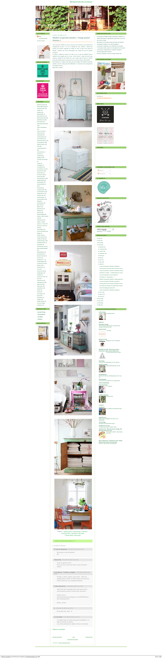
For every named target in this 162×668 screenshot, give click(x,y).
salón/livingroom (41, 282)
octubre (101, 251)
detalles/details (40, 180)
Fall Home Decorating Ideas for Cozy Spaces (109, 362)
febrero (101, 294)
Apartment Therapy (103, 324)
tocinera (39, 291)
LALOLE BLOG (41, 314)
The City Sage (102, 422)
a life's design (102, 312)
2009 (99, 305)
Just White (40, 316)
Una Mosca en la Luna (104, 425)
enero (100, 296)
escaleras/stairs (41, 189)
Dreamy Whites (69, 535)
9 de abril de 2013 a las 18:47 (76, 549)
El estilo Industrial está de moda (113, 352)
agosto (101, 255)
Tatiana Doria (57, 559)
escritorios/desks (41, 191)
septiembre (102, 253)
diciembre (101, 247)
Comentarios (102, 173)
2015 (99, 240)
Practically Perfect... (110, 313)
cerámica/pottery (41, 136)
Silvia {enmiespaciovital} (43, 37)
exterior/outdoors (41, 199)
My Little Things (41, 312)
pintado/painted (40, 252)
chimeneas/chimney (41, 140)
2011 (99, 300)
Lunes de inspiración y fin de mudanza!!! (108, 274)
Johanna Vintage (68, 531)
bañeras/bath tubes (41, 118)
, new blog (108, 330)
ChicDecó (40, 319)
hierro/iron (39, 212)
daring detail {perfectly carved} (113, 365)
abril (100, 264)
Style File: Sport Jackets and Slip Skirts (108, 443)
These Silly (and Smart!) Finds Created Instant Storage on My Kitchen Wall (109, 326)
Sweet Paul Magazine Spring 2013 (107, 287)
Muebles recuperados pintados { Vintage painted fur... (111, 279)
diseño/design (40, 182)
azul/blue (39, 112)
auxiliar (38, 110)
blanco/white (40, 121)
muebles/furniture (41, 240)
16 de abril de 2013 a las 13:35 (64, 608)
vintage (39, 299)
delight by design (103, 364)
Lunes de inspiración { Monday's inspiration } (109, 266)
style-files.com (102, 417)
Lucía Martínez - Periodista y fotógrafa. (64, 572)
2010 (99, 302)
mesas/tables (40, 229)
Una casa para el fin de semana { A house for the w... (111, 268)
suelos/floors (40, 288)
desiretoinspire (102, 379)
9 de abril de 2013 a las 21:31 (70, 559)
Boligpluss (84, 531)
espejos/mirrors (40, 193)
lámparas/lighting (41, 214)
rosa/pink (39, 274)
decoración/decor (41, 178)
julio (100, 257)
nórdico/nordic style (41, 246)
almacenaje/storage (41, 106)
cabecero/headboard (41, 127)
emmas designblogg (104, 382)
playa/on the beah (41, 255)
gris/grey (39, 210)
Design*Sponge (102, 374)
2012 (99, 298)
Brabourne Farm (103, 339)
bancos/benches (41, 116)
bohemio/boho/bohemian (42, 123)
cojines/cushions (41, 144)
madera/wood (40, 220)
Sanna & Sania (77, 531)
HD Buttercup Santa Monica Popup (107, 423)
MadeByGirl (102, 407)
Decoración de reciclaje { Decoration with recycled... (111, 285)
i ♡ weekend (109, 386)
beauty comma (102, 329)
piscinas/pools (40, 254)
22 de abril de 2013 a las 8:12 (71, 617)
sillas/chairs (40, 284)
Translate (108, 231)
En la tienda (40, 187)
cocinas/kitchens (41, 142)
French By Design (103, 385)
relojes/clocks (40, 267)
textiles (38, 289)
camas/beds (40, 134)
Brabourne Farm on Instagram (113, 340)
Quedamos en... (41, 259)
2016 (99, 238)
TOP (160, 656)
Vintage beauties (41, 301)
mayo (100, 262)
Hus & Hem (78, 535)
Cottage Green (109, 396)
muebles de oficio (41, 238)
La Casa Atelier (58, 617)
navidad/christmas (41, 242)
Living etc (101, 405)
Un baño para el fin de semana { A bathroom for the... (111, 283)
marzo (101, 292)
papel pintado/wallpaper (42, 248)
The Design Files (66, 533)
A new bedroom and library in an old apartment (109, 380)
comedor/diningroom (41, 148)
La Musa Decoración (59, 586)
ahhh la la (101, 322)
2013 (99, 244)
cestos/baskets (40, 138)
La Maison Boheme (103, 395)
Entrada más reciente (57, 637)
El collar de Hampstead (60, 549)
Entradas (101, 170)
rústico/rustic (40, 280)
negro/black (40, 244)
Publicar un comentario (59, 629)
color (38, 146)
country (39, 163)
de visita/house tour (41, 169)
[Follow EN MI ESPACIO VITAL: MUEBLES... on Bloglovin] (104, 222)
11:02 (74, 540)
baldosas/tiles (40, 114)
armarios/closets (41, 108)
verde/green (40, 297)
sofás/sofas (40, 286)
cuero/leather (40, 167)
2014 (99, 242)
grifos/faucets (40, 208)
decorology (101, 361)
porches (39, 257)
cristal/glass (40, 165)
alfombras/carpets (41, 104)
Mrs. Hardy (81, 533)
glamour (39, 206)
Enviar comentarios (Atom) (64, 642)
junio (100, 259)
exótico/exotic (40, 195)
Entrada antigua (89, 637)
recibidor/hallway (41, 261)
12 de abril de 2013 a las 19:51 (74, 586)
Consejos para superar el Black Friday (107, 427)
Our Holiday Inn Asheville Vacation (114, 408)
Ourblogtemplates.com (31, 656)
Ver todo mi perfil (41, 40)
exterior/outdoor (41, 197)
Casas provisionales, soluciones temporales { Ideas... (111, 270)
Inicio (74, 637)
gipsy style (39, 204)
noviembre (101, 249)
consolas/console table (42, 159)
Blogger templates (6, 656)
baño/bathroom (40, 119)
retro (38, 269)
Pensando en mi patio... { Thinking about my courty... (111, 272)
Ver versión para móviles (72, 639)
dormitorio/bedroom (41, 184)
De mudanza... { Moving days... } (106, 277)
